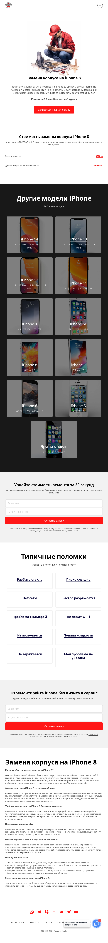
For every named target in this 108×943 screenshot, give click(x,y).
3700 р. (99, 156)
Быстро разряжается (78, 598)
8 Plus (27, 370)
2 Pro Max (35, 285)
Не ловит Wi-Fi (78, 616)
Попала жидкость (78, 635)
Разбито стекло (29, 579)
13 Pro (70, 244)
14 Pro (22, 244)
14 (14, 244)
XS (19, 329)
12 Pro (22, 285)
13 (63, 244)
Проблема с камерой (29, 616)
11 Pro (73, 288)
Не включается (29, 635)
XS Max (27, 329)
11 (66, 288)
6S (28, 411)
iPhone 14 (29, 239)
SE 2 (78, 329)
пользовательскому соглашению (64, 531)
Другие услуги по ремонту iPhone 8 (22, 165)
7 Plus (76, 370)
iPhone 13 (78, 239)
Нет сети (30, 598)
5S (73, 411)
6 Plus (35, 411)
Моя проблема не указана (79, 656)
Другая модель (54, 446)
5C (79, 411)
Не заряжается (30, 654)
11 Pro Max (86, 288)
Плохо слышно (78, 579)
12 (14, 285)
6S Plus (20, 411)
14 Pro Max (34, 244)
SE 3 (71, 329)
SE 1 (85, 329)
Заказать (98, 165)
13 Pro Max (83, 244)
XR (39, 329)
